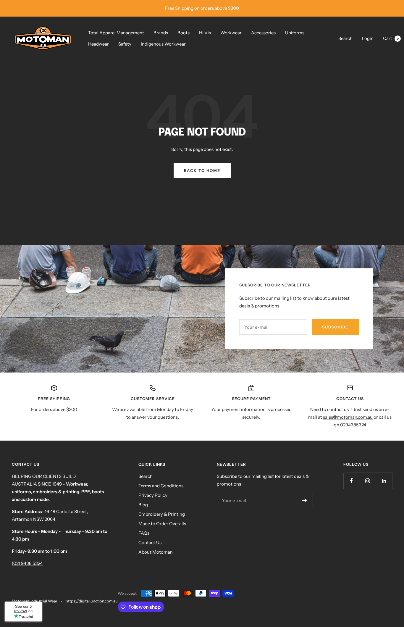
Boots (183, 33)
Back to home (202, 170)
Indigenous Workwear (163, 44)
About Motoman (155, 552)
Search (345, 38)
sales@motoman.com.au (348, 417)
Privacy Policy (152, 495)
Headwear (98, 44)
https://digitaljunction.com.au (92, 601)
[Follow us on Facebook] (351, 481)
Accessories (263, 33)
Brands (160, 33)
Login (368, 38)
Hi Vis (205, 33)
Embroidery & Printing (161, 514)
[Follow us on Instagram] (368, 481)
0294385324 (353, 425)
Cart (391, 38)
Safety (124, 44)
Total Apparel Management (116, 33)
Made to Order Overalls (162, 523)
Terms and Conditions (160, 486)
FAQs (143, 533)
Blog (143, 504)
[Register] (304, 500)
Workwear (231, 33)
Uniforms (294, 33)
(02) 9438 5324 (27, 563)
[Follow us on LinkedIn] (384, 481)
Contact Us (149, 542)
